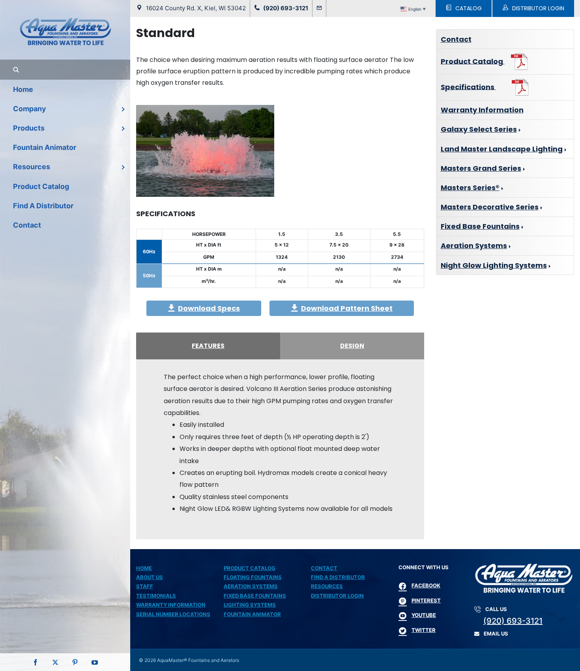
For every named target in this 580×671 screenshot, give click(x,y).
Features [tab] (208, 345)
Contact (456, 39)
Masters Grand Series (481, 168)
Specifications (468, 87)
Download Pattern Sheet (347, 308)
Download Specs (209, 308)
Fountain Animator (252, 614)
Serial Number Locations (173, 614)
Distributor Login (337, 595)
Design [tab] (352, 345)
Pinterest (426, 600)
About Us (149, 577)
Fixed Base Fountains (480, 226)
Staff (144, 586)
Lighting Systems (250, 605)
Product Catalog (473, 61)
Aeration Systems (474, 245)
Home (144, 568)
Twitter (424, 630)
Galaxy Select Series (479, 129)
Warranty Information (482, 110)
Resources (327, 586)
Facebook (426, 585)
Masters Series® (470, 188)
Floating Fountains (253, 577)
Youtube (424, 615)
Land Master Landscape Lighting (502, 149)
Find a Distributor (338, 577)
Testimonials (156, 595)
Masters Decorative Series (490, 207)
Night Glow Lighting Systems (494, 265)
